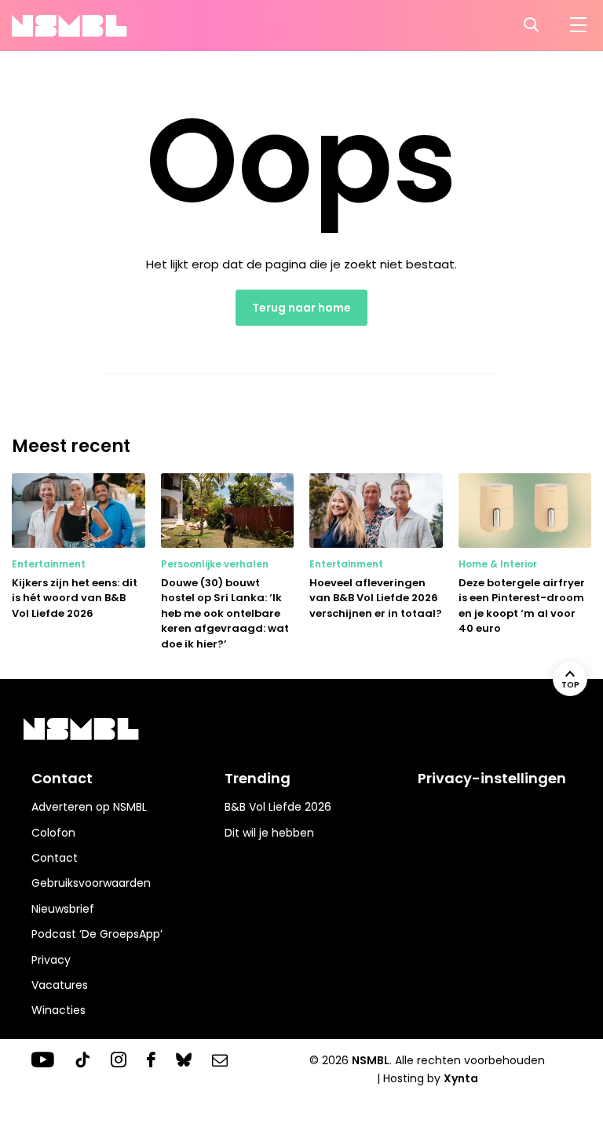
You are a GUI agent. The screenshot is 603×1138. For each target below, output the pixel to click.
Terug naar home (301, 308)
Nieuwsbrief (62, 909)
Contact (54, 858)
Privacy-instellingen (492, 778)
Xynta (461, 1078)
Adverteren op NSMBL (89, 807)
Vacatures (59, 985)
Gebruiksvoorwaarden (91, 883)
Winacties (58, 1010)
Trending (258, 778)
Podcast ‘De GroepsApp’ (97, 934)
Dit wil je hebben (269, 833)
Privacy (51, 960)
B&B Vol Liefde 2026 (278, 807)
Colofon (53, 833)
